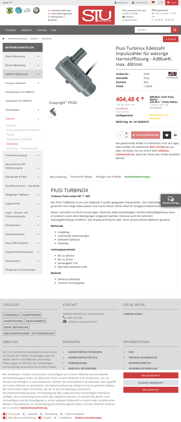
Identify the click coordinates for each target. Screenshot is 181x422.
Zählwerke (46, 38)
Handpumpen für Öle (80, 357)
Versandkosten (122, 108)
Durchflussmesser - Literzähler (22, 185)
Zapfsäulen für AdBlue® (18, 100)
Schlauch (11, 125)
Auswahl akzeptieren (150, 382)
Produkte (10, 30)
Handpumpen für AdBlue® (19, 91)
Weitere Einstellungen (88, 417)
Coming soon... (133, 314)
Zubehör (34, 38)
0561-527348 (131, 13)
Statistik (32, 414)
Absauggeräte (35, 321)
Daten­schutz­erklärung (33, 407)
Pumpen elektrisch (15, 83)
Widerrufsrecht (140, 363)
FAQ (53, 30)
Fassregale (11, 314)
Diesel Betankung (15, 56)
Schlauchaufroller (15, 234)
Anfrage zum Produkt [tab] (108, 176)
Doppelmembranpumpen (19, 251)
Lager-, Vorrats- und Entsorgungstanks (16, 214)
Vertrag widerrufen (140, 357)
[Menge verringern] (126, 137)
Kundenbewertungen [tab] (137, 176)
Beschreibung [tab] (58, 177)
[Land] (153, 2)
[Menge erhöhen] (126, 133)
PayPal (47, 417)
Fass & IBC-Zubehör (16, 243)
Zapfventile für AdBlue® (19, 139)
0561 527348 (74, 317)
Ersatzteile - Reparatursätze (22, 148)
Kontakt (41, 30)
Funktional (65, 417)
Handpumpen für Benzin (82, 352)
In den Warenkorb (147, 135)
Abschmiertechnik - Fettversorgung (16, 166)
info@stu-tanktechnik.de (129, 18)
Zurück (171, 39)
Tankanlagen (12, 109)
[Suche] (175, 30)
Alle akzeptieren (150, 375)
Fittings (10, 134)
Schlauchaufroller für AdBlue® (23, 130)
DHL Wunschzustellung (22, 417)
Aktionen (26, 30)
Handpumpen (13, 225)
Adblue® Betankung (17, 38)
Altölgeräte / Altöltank (17, 194)
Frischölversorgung (16, 155)
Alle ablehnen (151, 389)
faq (128, 352)
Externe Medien (74, 414)
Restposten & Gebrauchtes (20, 269)
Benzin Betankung (15, 65)
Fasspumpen (12, 260)
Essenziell (14, 414)
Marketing (51, 414)
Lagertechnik (12, 203)
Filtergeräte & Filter (16, 176)
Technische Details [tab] (81, 176)
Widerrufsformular (143, 368)
